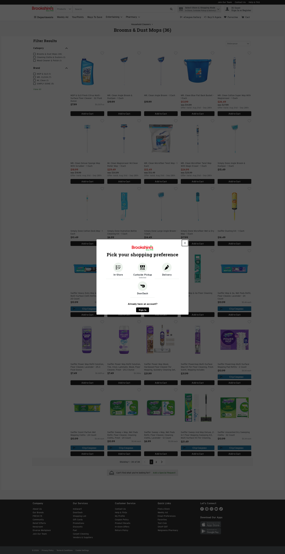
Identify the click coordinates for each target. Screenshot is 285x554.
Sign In (143, 310)
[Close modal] (185, 243)
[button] (118, 271)
